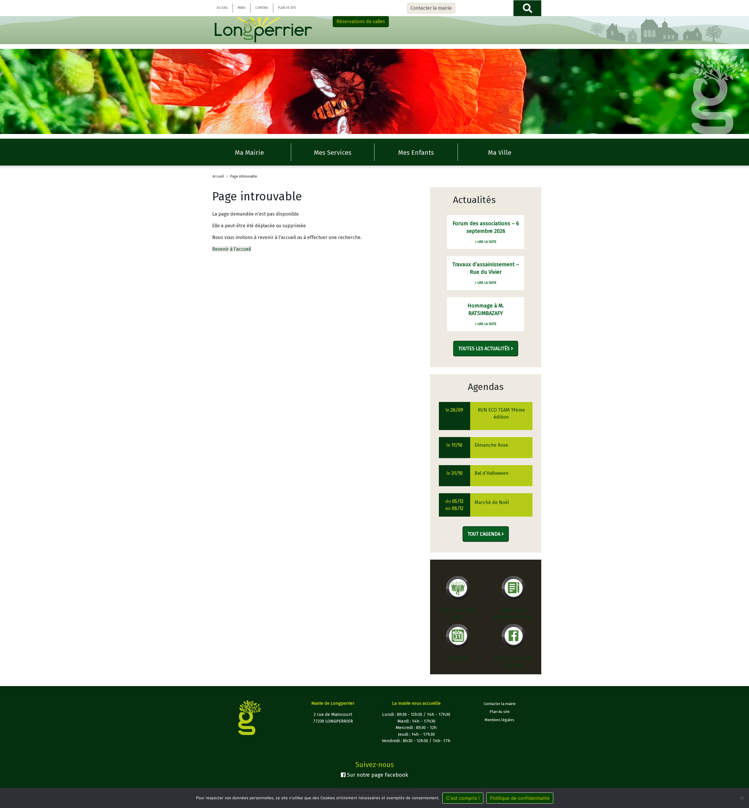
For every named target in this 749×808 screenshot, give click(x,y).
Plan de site (287, 8)
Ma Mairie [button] (249, 153)
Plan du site (499, 711)
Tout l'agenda (484, 534)
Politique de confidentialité (519, 798)
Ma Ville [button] (499, 153)
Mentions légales (499, 720)
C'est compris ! (463, 798)
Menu (241, 8)
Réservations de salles (360, 21)
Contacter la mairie (431, 8)
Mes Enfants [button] (416, 153)
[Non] (742, 798)
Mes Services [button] (332, 153)
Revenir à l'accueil (231, 249)
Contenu (261, 8)
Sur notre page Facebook (377, 775)
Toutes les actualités (484, 348)
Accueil (222, 8)
